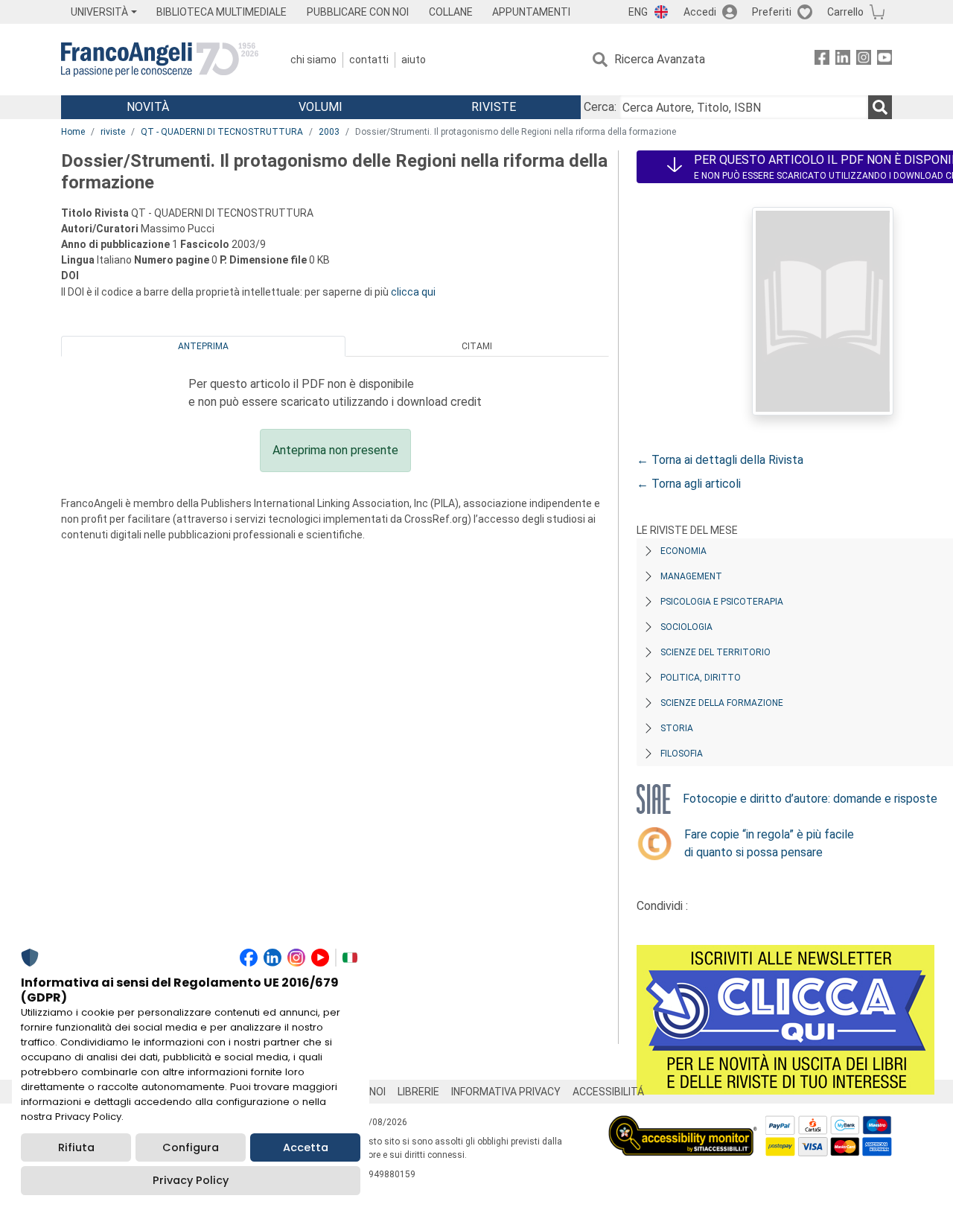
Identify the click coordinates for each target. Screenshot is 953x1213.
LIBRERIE (418, 1092)
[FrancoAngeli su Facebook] (822, 60)
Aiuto (413, 60)
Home (73, 132)
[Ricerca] (880, 107)
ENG (638, 12)
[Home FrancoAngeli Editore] (159, 59)
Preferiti (771, 12)
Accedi (699, 12)
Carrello (845, 12)
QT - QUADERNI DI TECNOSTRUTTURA (222, 132)
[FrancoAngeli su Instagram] (863, 60)
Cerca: (600, 107)
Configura (190, 1147)
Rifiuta (76, 1147)
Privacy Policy (191, 1180)
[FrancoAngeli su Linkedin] (842, 60)
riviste (113, 132)
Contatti (369, 60)
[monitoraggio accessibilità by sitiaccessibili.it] (682, 1124)
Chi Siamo (313, 60)
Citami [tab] (477, 346)
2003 (329, 132)
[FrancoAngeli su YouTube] (884, 60)
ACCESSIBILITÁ (608, 1092)
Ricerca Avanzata (659, 59)
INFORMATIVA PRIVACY (506, 1092)
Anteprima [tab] (203, 346)
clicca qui (413, 292)
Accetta (305, 1147)
